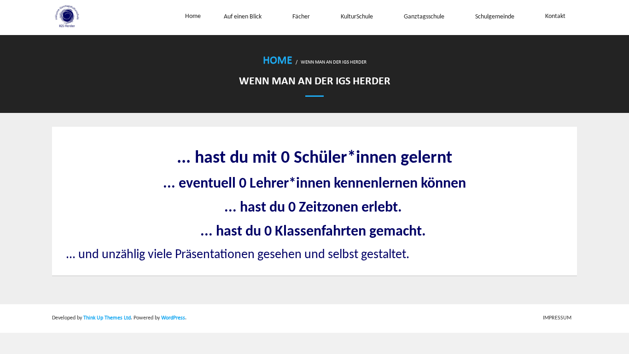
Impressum (557, 318)
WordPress (173, 318)
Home (277, 60)
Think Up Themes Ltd (107, 318)
